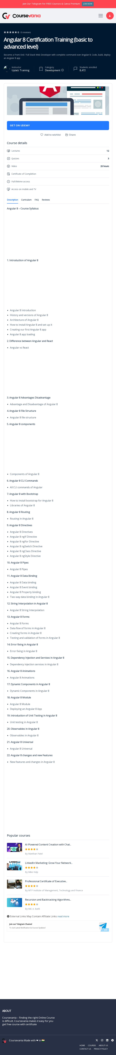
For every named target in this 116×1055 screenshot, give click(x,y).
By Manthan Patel (34, 853)
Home (82, 1045)
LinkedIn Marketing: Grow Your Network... (48, 863)
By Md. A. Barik (32, 908)
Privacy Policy (101, 1049)
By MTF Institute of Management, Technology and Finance (54, 890)
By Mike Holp (31, 872)
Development (52, 70)
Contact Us (85, 1049)
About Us (103, 1045)
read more (63, 916)
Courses (92, 1045)
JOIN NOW (87, 4)
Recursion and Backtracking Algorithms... (48, 899)
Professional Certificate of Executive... (46, 881)
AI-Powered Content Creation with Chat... (48, 844)
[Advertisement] (58, 234)
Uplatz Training (20, 70)
